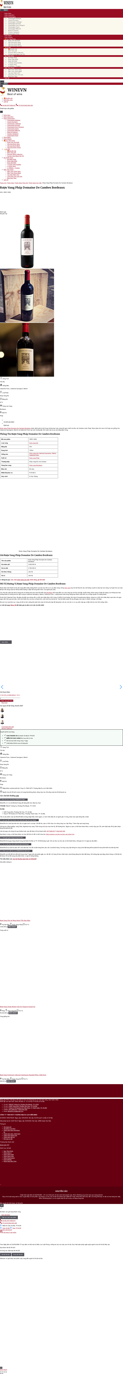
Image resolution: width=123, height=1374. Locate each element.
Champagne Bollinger (13, 120)
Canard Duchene (12, 122)
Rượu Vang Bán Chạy (10, 1161)
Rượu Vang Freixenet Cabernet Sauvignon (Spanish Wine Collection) (23, 1075)
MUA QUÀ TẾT (4, 1145)
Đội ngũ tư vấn (8, 1139)
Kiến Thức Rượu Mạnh (14, 173)
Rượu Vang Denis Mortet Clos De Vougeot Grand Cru (17, 1007)
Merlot (54, 453)
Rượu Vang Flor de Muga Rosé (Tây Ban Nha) (15, 920)
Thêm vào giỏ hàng (7, 701)
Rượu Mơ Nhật (11, 163)
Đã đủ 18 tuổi (6, 1254)
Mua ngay (4, 703)
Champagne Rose (13, 34)
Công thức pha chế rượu (14, 176)
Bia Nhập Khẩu (11, 159)
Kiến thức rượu (8, 100)
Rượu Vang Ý (8, 1153)
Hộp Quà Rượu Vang (13, 144)
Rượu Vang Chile (9, 1156)
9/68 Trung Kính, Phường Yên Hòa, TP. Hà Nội (23, 1106)
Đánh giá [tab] (6, 425)
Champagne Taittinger (14, 123)
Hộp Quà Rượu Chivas (15, 46)
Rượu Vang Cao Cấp (35, 183)
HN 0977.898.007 (6, 728)
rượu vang (67, 588)
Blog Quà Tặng (12, 76)
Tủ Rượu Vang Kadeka (14, 164)
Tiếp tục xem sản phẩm (9, 1217)
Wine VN (13, 605)
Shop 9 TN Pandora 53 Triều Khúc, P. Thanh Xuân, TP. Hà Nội (28, 1108)
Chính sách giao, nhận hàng (12, 1134)
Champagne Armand (13, 125)
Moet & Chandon (12, 132)
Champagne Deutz (13, 129)
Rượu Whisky (9, 37)
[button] (2, 81)
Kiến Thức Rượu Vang (14, 171)
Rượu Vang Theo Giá (21, 183)
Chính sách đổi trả (9, 1137)
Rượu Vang (8, 13)
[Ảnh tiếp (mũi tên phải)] (2, 1373)
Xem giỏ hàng (5, 1215)
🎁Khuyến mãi (8, 98)
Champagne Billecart (13, 130)
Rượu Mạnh (8, 35)
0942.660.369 (60, 831)
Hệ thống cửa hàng (9, 1129)
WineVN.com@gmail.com (15, 1111)
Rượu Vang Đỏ (33, 443)
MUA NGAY (3, 1370)
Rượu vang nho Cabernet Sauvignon (40, 453)
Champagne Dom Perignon (15, 127)
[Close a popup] (2, 1205)
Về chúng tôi (7, 1127)
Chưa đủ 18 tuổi (18, 1254)
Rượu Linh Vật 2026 (13, 142)
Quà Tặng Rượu (8, 1151)
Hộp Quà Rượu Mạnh (13, 146)
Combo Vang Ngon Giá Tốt (16, 54)
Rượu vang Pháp (34, 458)
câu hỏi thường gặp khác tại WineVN (24, 859)
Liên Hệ (7, 78)
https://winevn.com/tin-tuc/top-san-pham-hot (60, 834)
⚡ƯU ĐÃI (7, 149)
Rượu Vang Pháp (9, 1154)
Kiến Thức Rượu (9, 169)
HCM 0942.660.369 (7, 727)
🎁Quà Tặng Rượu (9, 141)
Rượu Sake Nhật (12, 161)
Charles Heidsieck (12, 134)
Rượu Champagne (9, 118)
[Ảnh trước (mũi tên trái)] (0, 1373)
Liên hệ (6, 102)
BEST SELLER (11, 152)
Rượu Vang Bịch (9, 15)
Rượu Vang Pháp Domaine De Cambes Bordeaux (15, 428)
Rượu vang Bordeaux (35, 465)
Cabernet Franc (34, 455)
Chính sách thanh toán (10, 1135)
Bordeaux (50, 592)
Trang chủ (3, 183)
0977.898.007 (51, 831)
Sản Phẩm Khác (8, 158)
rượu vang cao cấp (23, 580)
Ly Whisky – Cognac (14, 66)
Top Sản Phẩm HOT (13, 175)
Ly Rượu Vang (11, 166)
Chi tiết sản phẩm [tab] (9, 422)
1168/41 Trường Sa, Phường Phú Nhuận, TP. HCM (24, 1104)
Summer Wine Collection (14, 154)
